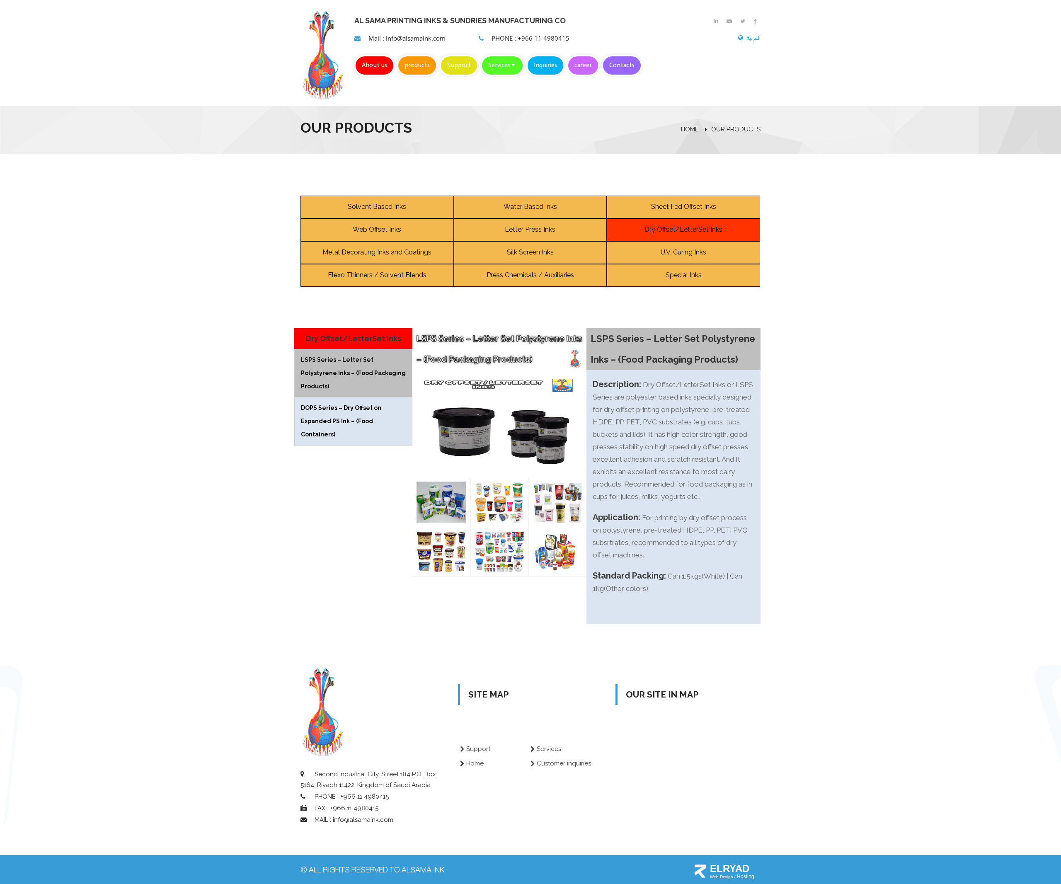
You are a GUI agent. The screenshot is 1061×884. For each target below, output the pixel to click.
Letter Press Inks (530, 229)
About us (374, 65)
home (690, 129)
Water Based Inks (530, 207)
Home (475, 763)
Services (499, 65)
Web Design (722, 876)
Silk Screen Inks (530, 252)
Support (459, 65)
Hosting (745, 876)
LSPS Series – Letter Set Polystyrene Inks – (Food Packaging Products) (353, 373)
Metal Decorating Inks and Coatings (376, 252)
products (417, 65)
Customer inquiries (564, 763)
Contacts (622, 65)
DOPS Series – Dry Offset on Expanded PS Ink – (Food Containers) (341, 421)
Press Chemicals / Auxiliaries (530, 275)
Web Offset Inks (377, 229)
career (583, 65)
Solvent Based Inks (377, 207)
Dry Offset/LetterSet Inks (683, 229)
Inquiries (545, 65)
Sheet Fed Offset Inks (683, 207)
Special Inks (684, 275)
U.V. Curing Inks (683, 252)
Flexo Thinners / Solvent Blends (377, 275)
